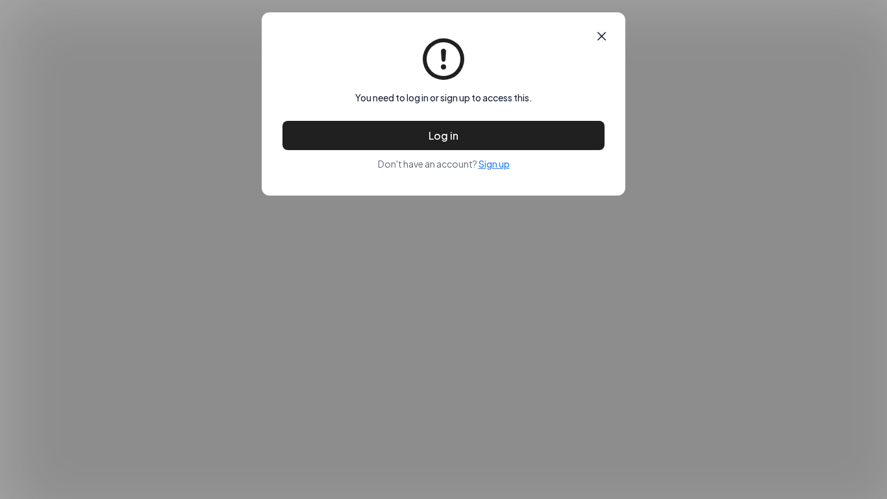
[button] (601, 36)
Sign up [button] (494, 164)
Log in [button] (443, 135)
